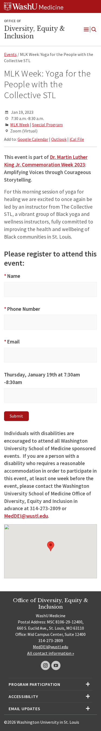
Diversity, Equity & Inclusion (34, 32)
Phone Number (22, 309)
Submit (16, 416)
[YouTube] (56, 665)
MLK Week (19, 124)
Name (12, 276)
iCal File (76, 139)
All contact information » (50, 653)
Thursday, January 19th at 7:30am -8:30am (42, 378)
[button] (50, 546)
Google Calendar (33, 139)
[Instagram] (45, 665)
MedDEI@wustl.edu (50, 646)
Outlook (59, 139)
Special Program (47, 124)
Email (12, 341)
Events (10, 54)
